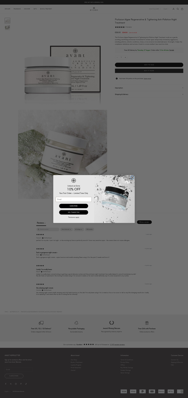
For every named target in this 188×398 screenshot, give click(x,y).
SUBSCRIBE (74, 206)
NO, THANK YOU (73, 212)
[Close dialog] (132, 177)
